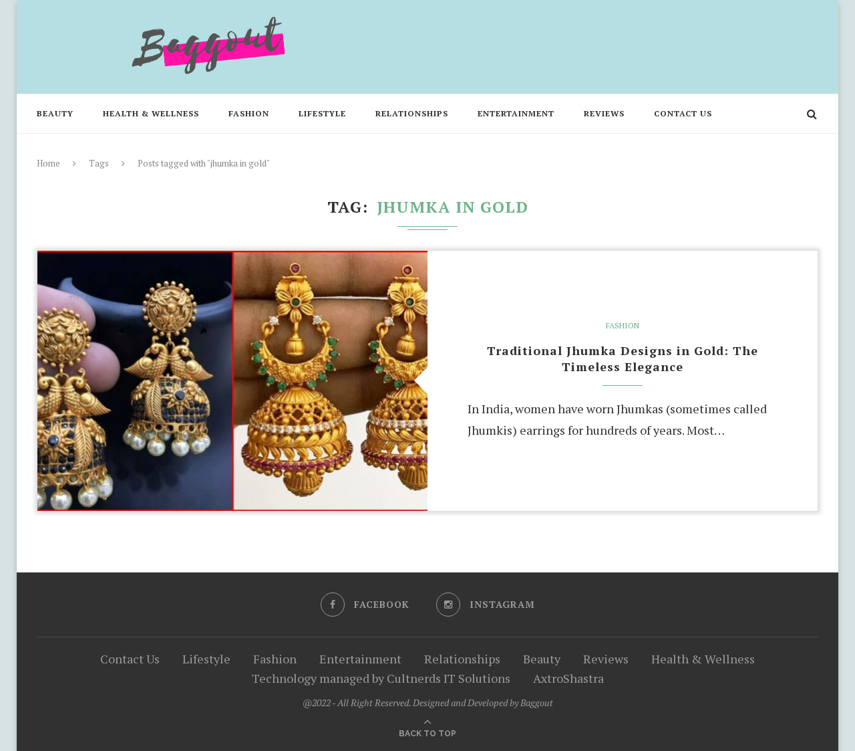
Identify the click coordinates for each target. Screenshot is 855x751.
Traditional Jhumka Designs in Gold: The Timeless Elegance (622, 358)
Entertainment (516, 113)
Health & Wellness (151, 113)
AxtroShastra (568, 678)
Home (48, 163)
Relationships (411, 113)
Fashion (248, 113)
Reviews (604, 113)
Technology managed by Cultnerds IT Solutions (381, 678)
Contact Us (683, 113)
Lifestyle (322, 113)
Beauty (55, 113)
